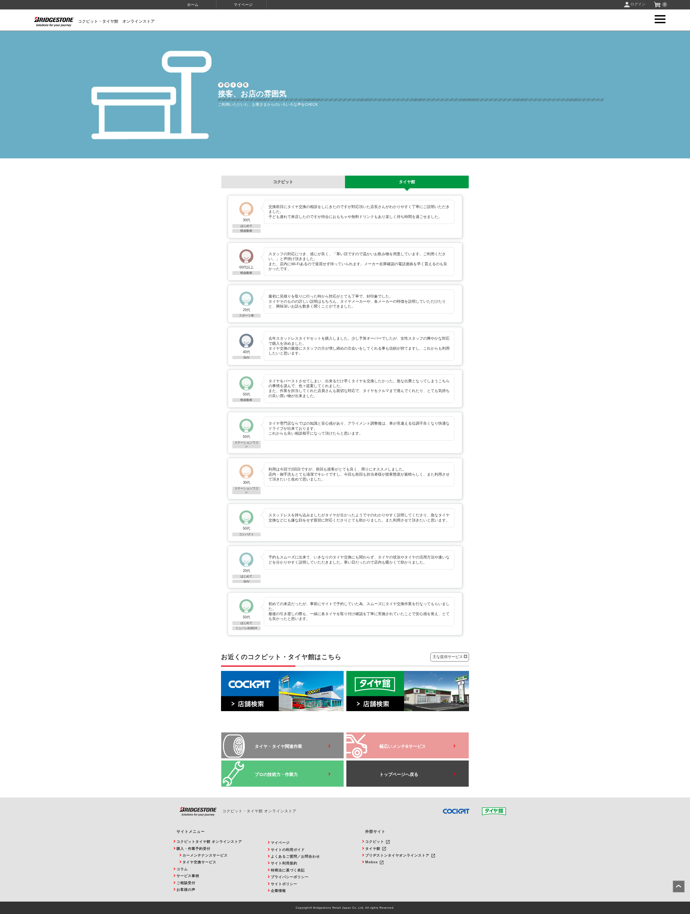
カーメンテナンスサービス (205, 855)
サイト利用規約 (284, 863)
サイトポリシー (284, 884)
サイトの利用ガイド (288, 850)
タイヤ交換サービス (199, 862)
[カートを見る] (658, 6)
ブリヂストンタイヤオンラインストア (397, 855)
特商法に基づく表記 (288, 870)
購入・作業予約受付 (194, 849)
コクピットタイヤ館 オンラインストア (209, 842)
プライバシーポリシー (290, 877)
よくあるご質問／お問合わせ (295, 856)
